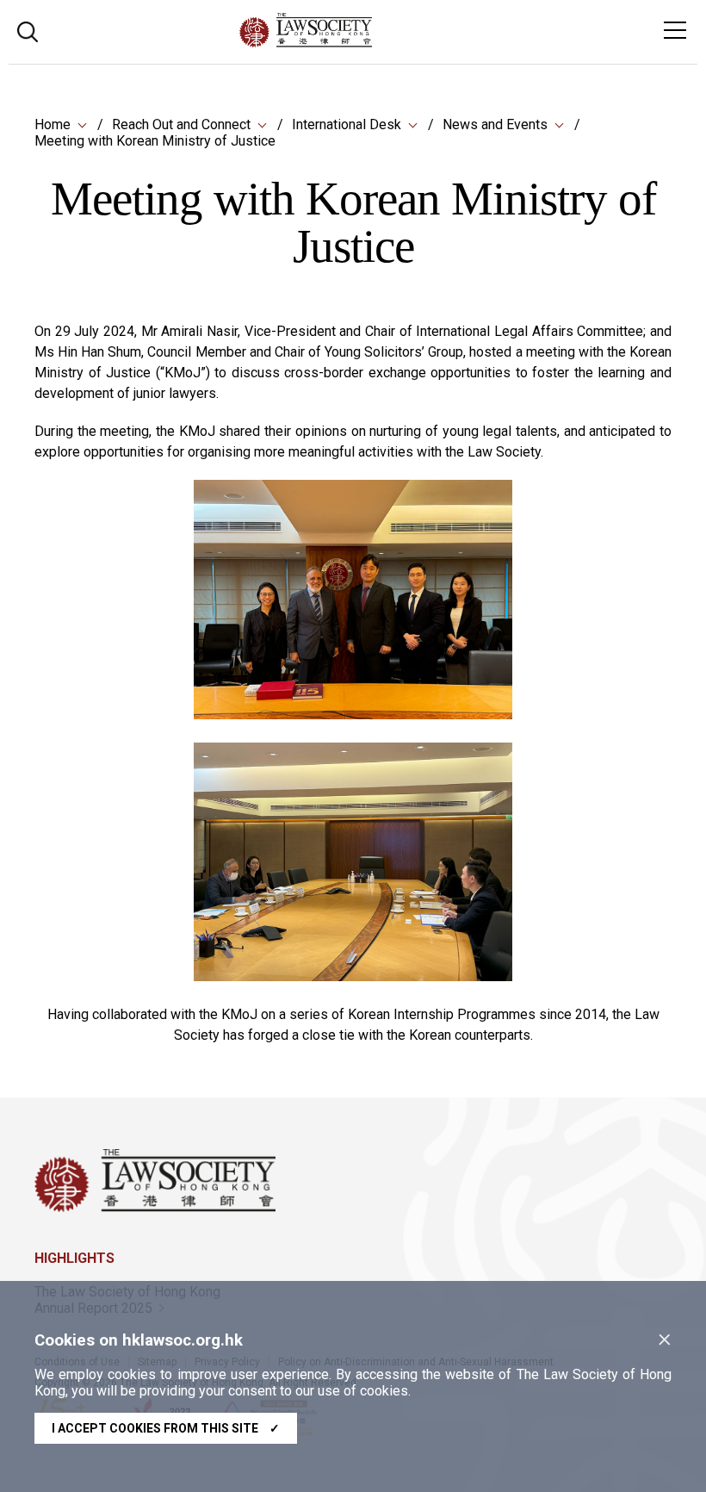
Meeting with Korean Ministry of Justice (155, 141)
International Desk (346, 124)
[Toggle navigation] (675, 30)
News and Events (495, 124)
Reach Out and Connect (181, 124)
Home (52, 124)
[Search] (27, 30)
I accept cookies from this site (166, 1428)
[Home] (352, 42)
